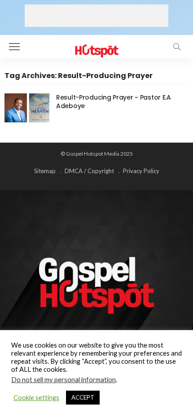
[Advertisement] (96, 15)
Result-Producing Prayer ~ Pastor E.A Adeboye (113, 101)
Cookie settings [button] (36, 397)
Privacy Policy (141, 170)
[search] (177, 46)
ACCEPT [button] (82, 397)
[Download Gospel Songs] (96, 45)
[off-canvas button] (14, 46)
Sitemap (45, 170)
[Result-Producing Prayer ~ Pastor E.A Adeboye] (26, 107)
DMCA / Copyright (89, 170)
